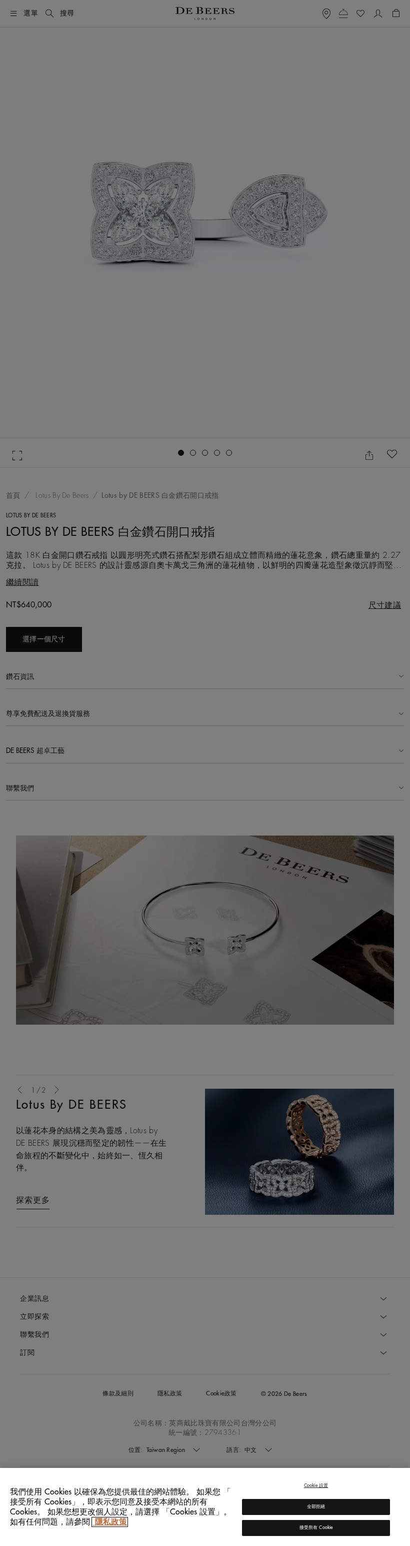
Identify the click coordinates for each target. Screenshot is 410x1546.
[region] (205, 1507)
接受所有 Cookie (316, 1527)
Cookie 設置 (316, 1485)
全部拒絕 (316, 1506)
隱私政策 (109, 1522)
